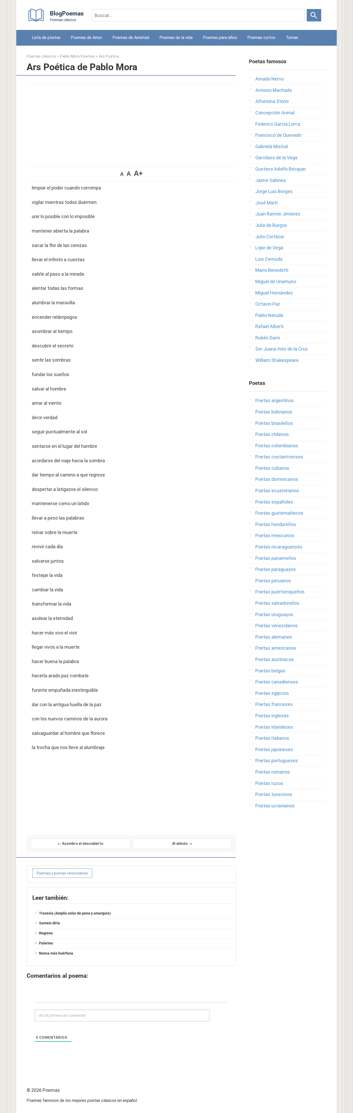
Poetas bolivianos (273, 412)
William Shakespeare (277, 360)
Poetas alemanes (273, 637)
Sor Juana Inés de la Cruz (281, 349)
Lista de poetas (46, 37)
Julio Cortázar (269, 236)
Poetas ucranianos (275, 805)
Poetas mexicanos (274, 535)
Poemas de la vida (176, 37)
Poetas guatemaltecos (279, 513)
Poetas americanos (275, 648)
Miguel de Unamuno (275, 281)
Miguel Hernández (274, 293)
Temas (292, 37)
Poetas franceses (274, 704)
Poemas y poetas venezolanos (62, 873)
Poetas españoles (274, 502)
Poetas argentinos (274, 400)
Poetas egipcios (272, 693)
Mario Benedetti (271, 270)
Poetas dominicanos (276, 479)
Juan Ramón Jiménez (277, 214)
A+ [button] (138, 173)
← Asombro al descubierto (80, 843)
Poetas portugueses (276, 760)
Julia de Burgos (271, 225)
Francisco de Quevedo (278, 135)
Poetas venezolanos (276, 625)
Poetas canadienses (276, 682)
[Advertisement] (131, 122)
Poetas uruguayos (274, 614)
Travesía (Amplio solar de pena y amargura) (75, 913)
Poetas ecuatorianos (277, 490)
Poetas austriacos (274, 659)
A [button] (122, 174)
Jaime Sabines (270, 180)
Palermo (46, 943)
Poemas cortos (261, 37)
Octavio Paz (267, 304)
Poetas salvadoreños (277, 603)
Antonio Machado (273, 90)
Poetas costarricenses (279, 456)
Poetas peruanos (273, 580)
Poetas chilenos (272, 434)
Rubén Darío (267, 337)
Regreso (46, 933)
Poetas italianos (272, 738)
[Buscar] (314, 15)
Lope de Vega (269, 247)
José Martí (266, 202)
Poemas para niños (220, 37)
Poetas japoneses (274, 749)
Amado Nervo (269, 79)
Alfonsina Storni (272, 101)
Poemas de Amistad (130, 37)
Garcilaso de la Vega (276, 157)
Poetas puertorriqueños (280, 591)
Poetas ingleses (272, 715)
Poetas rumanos (272, 772)
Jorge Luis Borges (274, 191)
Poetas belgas (270, 670)
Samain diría (49, 923)
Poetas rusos (269, 783)
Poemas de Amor (86, 37)
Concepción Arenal (275, 112)
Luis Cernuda (268, 259)
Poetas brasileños (274, 423)
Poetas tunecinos (273, 794)
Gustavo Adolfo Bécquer (280, 169)
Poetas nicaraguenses (278, 547)
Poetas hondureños (275, 524)
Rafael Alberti (269, 326)
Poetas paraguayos (275, 569)
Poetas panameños (275, 558)
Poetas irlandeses (274, 727)
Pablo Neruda (269, 315)
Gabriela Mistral (271, 146)
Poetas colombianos (276, 445)
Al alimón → (182, 843)
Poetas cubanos (272, 468)
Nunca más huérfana (56, 953)
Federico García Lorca (277, 124)
